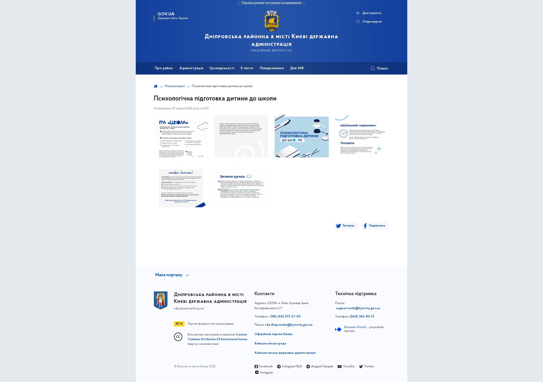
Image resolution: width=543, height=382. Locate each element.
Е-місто (247, 68)
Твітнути (348, 225)
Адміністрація (191, 68)
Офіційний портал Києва (273, 334)
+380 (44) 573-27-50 (285, 316)
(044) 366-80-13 (362, 316)
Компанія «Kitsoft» (355, 327)
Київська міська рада (270, 343)
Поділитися (377, 225)
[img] (181, 136)
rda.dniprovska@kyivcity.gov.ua (288, 325)
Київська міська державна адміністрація (285, 353)
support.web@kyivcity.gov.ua (358, 308)
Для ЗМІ (297, 68)
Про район (164, 68)
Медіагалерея (175, 86)
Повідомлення (272, 68)
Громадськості (222, 68)
